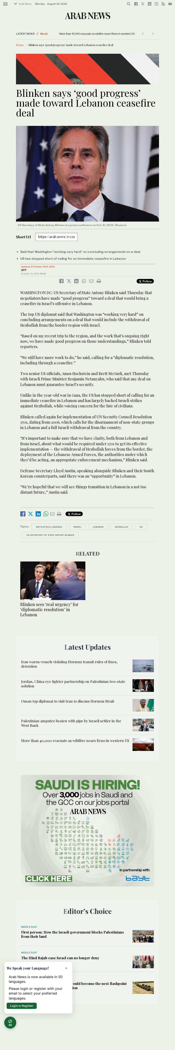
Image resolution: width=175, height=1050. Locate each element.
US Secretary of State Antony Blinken (50, 535)
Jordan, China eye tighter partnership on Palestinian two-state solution (73, 683)
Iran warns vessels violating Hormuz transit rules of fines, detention (69, 663)
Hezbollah (121, 527)
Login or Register (21, 1005)
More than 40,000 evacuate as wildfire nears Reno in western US (97, 33)
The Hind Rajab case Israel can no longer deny (60, 957)
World (44, 33)
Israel (77, 527)
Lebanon (98, 527)
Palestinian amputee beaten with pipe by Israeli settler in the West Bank (71, 722)
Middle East (29, 926)
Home (20, 45)
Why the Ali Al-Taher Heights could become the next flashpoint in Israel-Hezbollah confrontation (74, 985)
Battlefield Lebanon (49, 527)
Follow (147, 281)
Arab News (25, 3)
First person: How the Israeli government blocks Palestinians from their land (72, 934)
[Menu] (5, 4)
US (141, 527)
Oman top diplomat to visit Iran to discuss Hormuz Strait (67, 701)
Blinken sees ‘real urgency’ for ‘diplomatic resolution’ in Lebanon (49, 609)
